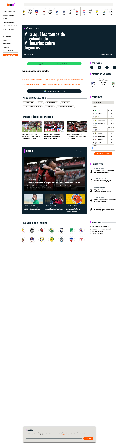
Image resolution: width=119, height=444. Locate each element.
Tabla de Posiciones (8, 15)
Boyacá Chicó (101, 136)
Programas (6, 47)
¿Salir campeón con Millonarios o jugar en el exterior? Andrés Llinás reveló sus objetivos (51, 84)
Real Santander (102, 123)
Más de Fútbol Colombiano (38, 117)
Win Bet (5, 19)
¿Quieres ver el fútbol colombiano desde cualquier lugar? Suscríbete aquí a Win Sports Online (53, 80)
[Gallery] (54, 235)
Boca (99, 117)
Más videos (78, 151)
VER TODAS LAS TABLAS (103, 154)
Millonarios (101, 130)
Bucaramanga (101, 120)
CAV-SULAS (5, 40)
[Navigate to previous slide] (24, 235)
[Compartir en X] (99, 67)
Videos (29, 151)
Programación (7, 36)
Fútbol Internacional (9, 22)
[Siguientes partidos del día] (114, 11)
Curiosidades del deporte (10, 26)
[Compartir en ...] (114, 67)
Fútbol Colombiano (9, 12)
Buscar (10, 50)
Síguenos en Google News (56, 91)
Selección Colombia (8, 29)
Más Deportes (7, 44)
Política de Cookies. (67, 435)
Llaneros (100, 133)
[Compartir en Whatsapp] (107, 67)
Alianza (100, 113)
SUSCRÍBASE (12, 55)
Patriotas (100, 139)
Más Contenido (7, 33)
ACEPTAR (88, 438)
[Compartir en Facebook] (91, 67)
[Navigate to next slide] (85, 235)
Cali (99, 110)
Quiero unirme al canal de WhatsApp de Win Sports (56, 64)
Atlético (100, 143)
